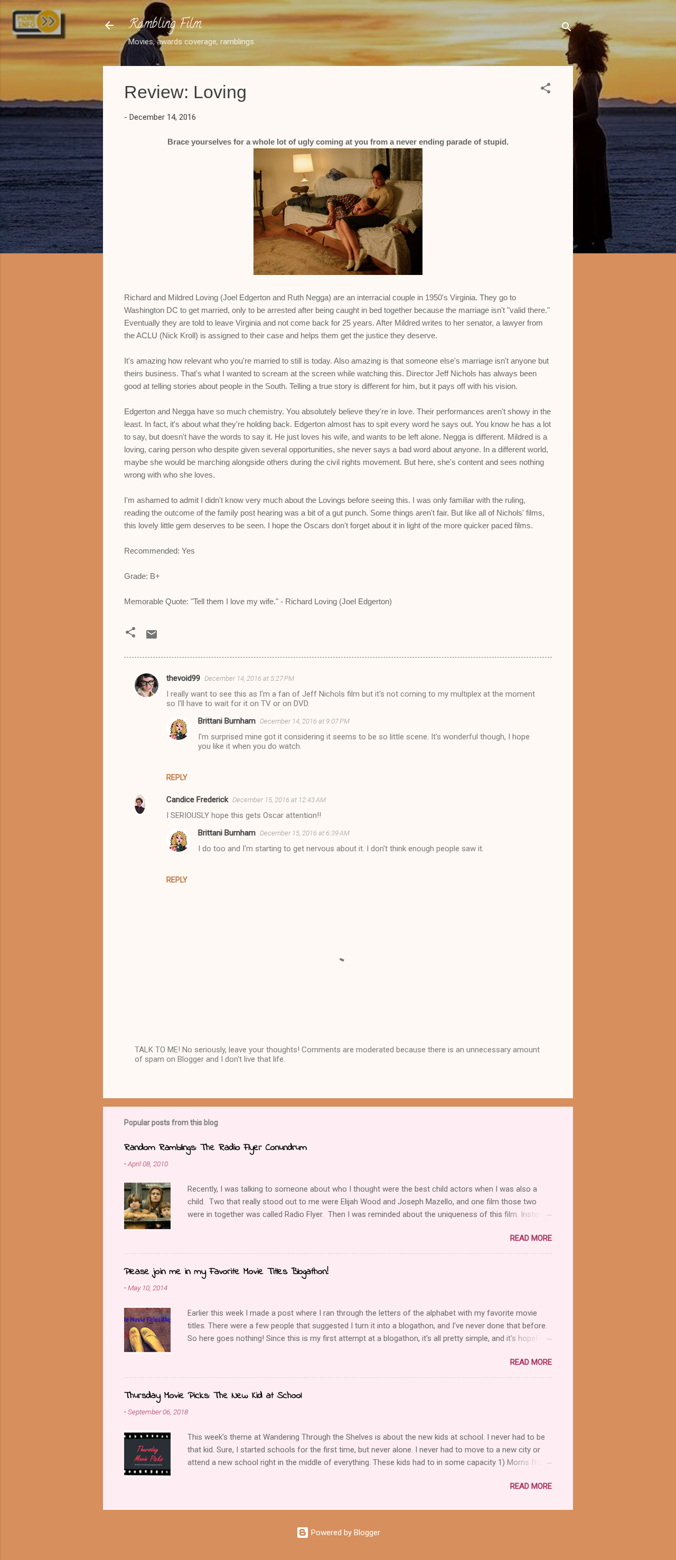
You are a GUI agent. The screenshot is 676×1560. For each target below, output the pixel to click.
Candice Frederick (197, 799)
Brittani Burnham (227, 721)
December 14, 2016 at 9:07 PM (305, 721)
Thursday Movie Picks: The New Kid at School (213, 1396)
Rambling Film (164, 25)
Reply (176, 777)
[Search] (566, 29)
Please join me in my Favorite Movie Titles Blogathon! (226, 1272)
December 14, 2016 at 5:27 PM (249, 678)
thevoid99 (183, 678)
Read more (531, 1238)
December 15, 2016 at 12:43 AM (279, 800)
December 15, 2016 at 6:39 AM (305, 833)
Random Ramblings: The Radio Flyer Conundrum (215, 1148)
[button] (545, 90)
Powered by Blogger (344, 1532)
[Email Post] (151, 638)
